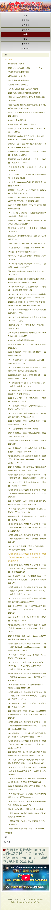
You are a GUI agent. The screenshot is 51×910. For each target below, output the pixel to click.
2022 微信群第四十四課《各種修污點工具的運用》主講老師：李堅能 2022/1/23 (27, 415)
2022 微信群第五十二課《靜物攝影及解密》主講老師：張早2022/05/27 (27, 354)
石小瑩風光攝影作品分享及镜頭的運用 (23, 88)
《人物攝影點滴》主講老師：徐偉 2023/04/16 (26, 247)
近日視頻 (8, 59)
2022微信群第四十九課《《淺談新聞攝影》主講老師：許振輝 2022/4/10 (27, 377)
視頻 (5, 54)
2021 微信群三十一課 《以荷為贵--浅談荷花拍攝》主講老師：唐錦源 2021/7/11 (27, 600)
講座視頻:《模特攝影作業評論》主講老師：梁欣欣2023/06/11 (27, 237)
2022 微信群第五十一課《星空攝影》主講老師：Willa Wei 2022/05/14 (27, 361)
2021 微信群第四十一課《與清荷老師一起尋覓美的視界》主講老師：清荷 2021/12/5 (27, 450)
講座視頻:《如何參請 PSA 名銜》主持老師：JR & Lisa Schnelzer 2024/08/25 (27, 146)
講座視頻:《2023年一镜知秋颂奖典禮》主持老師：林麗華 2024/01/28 (27, 191)
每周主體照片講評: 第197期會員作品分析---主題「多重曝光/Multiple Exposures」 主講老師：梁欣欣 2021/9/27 (27, 528)
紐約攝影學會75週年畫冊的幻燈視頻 (22, 124)
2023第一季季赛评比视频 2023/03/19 (23, 251)
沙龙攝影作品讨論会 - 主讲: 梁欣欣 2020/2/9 (25, 809)
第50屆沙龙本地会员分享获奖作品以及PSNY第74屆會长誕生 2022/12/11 (27, 334)
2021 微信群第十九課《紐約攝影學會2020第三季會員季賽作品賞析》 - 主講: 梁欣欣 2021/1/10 (27, 761)
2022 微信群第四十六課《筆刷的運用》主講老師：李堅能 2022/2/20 (27, 400)
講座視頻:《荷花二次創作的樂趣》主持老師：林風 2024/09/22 (27, 130)
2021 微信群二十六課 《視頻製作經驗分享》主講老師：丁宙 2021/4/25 (27, 656)
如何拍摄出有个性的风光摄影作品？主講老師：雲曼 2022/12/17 (27, 327)
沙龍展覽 (25, 29)
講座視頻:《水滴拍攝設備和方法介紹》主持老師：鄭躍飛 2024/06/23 (27, 153)
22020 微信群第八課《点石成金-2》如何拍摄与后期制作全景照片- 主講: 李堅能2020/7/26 (27, 780)
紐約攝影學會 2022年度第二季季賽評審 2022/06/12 (27, 346)
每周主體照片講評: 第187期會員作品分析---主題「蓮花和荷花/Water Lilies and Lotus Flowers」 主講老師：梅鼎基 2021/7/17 (27, 591)
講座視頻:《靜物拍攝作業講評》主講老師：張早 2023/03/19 (27, 258)
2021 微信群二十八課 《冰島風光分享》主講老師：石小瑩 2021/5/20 (27, 619)
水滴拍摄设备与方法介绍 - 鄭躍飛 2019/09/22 (26, 828)
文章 (5, 837)
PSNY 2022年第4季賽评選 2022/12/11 (23, 340)
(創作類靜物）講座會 (16, 63)
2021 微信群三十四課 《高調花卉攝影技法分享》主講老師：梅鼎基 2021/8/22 (27, 548)
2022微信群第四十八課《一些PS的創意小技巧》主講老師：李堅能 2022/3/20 (27, 384)
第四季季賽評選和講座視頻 (18, 72)
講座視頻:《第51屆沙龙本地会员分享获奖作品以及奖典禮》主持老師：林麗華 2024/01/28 (27, 199)
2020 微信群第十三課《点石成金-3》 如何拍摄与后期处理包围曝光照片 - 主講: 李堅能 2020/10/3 (27, 771)
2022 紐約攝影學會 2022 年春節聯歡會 (23, 428)
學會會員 (25, 44)
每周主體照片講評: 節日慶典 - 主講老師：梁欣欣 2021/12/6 (27, 442)
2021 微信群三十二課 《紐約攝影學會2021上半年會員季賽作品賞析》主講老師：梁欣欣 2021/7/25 (27, 580)
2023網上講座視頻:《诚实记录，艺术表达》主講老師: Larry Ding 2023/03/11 (27, 265)
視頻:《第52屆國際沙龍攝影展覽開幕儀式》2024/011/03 (27, 114)
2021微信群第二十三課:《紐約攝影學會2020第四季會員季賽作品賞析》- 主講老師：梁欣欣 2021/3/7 (27, 715)
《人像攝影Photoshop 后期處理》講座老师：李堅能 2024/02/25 (27, 184)
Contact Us (32, 900)
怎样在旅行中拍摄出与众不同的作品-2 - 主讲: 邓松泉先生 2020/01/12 (27, 815)
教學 (25, 34)
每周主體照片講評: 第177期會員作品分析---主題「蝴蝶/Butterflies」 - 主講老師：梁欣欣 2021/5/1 (27, 628)
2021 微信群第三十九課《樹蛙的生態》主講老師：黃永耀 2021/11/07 (27, 484)
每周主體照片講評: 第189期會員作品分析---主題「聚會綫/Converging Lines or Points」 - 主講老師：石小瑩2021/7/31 (27, 569)
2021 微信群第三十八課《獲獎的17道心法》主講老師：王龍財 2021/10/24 (27, 510)
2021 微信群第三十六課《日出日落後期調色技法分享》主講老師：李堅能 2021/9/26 (27, 503)
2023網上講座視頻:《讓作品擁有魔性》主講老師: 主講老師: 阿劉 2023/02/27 (27, 288)
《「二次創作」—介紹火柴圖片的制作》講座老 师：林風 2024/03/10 (27, 176)
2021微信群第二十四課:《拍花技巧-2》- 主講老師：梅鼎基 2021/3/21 (27, 705)
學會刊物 (6, 842)
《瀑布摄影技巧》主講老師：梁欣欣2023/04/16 (26, 243)
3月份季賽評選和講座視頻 (18, 84)
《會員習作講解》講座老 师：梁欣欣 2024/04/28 (27, 168)
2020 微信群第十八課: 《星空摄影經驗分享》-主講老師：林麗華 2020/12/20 (27, 686)
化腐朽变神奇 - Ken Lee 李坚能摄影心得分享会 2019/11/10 (27, 823)
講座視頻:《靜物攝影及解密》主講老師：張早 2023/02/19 (27, 273)
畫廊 (25, 39)
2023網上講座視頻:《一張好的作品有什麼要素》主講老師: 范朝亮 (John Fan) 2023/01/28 (27, 304)
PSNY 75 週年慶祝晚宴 (17, 120)
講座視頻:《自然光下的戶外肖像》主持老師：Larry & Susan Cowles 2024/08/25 (27, 138)
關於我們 (25, 48)
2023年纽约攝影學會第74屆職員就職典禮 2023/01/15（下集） (27, 311)
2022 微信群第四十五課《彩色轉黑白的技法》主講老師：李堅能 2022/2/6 (27, 407)
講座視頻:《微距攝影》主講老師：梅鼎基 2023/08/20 (27, 230)
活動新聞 (25, 20)
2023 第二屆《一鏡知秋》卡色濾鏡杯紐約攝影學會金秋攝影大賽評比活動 (27, 214)
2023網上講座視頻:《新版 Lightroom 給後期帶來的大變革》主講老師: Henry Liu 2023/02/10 (27, 296)
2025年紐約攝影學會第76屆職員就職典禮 (24, 93)
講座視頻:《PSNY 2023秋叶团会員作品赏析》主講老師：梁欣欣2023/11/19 (27, 222)
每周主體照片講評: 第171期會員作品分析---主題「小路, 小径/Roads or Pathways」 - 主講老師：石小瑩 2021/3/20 (27, 696)
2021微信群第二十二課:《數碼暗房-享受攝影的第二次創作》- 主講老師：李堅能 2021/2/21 (27, 735)
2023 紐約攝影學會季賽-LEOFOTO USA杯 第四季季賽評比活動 (27, 207)
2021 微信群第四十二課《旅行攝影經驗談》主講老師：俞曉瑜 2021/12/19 (27, 435)
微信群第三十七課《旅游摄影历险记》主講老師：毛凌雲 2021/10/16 (27, 518)
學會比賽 (25, 25)
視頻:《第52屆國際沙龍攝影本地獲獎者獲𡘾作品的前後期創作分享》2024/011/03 (27, 106)
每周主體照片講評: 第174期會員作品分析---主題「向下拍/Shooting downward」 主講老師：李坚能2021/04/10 (27, 677)
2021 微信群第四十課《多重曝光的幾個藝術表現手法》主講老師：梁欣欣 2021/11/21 (27, 469)
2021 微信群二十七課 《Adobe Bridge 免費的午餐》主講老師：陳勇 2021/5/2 (27, 638)
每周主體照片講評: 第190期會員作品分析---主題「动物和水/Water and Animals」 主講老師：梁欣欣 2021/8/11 (27, 557)
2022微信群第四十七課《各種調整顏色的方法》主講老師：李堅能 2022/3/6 (27, 392)
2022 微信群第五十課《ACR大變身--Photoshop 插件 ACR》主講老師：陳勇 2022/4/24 (27, 369)
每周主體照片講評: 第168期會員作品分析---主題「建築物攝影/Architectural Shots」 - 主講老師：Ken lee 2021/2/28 (27, 726)
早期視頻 (8, 832)
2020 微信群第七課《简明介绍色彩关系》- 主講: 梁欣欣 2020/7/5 (27, 788)
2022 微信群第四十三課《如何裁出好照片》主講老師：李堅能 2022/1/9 (27, 423)
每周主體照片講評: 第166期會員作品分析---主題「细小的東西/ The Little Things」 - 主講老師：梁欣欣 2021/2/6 (27, 744)
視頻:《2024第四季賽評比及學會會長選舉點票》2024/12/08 (27, 99)
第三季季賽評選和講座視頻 (18, 80)
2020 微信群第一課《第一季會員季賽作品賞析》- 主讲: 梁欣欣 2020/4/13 (27, 803)
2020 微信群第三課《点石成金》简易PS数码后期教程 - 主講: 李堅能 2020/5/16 (27, 795)
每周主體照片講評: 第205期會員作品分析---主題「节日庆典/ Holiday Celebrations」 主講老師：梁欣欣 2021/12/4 (27, 459)
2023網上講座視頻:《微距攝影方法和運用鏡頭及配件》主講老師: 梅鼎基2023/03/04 (27, 281)
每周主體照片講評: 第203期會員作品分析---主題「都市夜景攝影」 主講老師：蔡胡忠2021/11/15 (27, 476)
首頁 (25, 15)
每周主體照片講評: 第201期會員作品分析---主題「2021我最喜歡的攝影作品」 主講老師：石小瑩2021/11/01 (27, 493)
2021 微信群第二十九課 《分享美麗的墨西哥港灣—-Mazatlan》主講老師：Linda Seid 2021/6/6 (27, 610)
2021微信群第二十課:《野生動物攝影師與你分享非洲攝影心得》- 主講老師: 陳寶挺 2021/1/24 (27, 754)
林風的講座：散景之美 (17, 76)
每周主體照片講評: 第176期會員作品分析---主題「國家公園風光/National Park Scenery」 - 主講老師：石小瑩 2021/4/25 (27, 647)
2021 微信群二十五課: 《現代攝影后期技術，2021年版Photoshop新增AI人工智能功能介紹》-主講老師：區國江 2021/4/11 (27, 666)
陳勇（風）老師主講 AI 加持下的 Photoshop (25, 67)
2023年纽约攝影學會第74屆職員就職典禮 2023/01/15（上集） (27, 319)
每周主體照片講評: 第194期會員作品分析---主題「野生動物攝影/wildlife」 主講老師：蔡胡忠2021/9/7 (27, 539)
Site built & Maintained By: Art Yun (28, 902)
